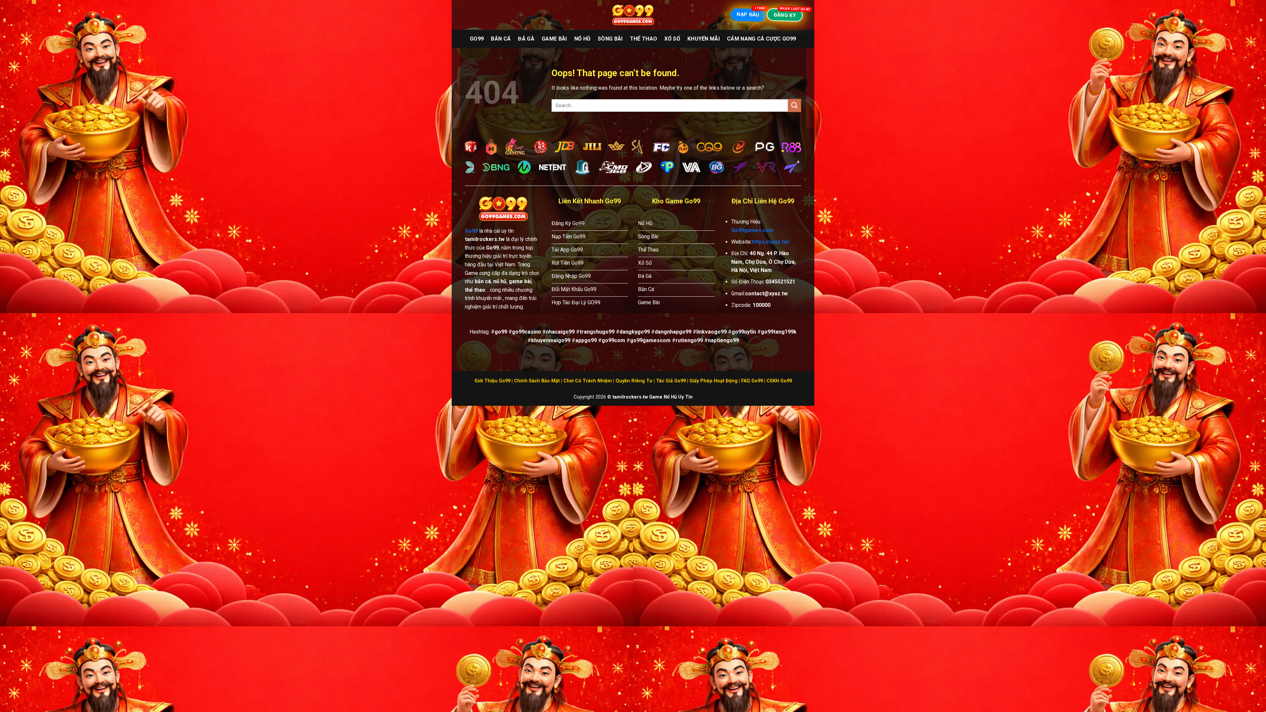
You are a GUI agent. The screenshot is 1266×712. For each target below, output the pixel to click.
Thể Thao (643, 39)
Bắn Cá (501, 39)
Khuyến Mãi (703, 39)
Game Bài (554, 39)
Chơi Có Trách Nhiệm (587, 381)
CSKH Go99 (779, 381)
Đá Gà (526, 39)
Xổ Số (672, 39)
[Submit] (794, 105)
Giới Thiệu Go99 (492, 381)
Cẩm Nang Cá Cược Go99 (761, 39)
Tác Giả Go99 (671, 381)
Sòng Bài (610, 39)
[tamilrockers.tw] (633, 15)
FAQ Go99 (752, 381)
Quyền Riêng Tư (634, 381)
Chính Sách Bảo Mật (537, 381)
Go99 (477, 39)
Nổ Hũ (582, 39)
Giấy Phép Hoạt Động (713, 381)
